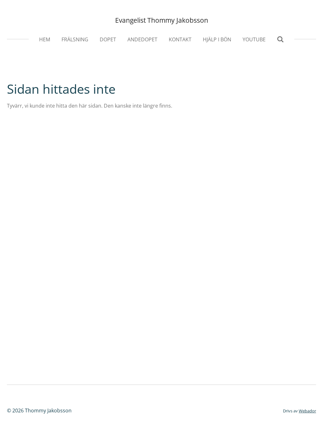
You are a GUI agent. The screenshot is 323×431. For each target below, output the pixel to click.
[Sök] (280, 39)
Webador (307, 411)
